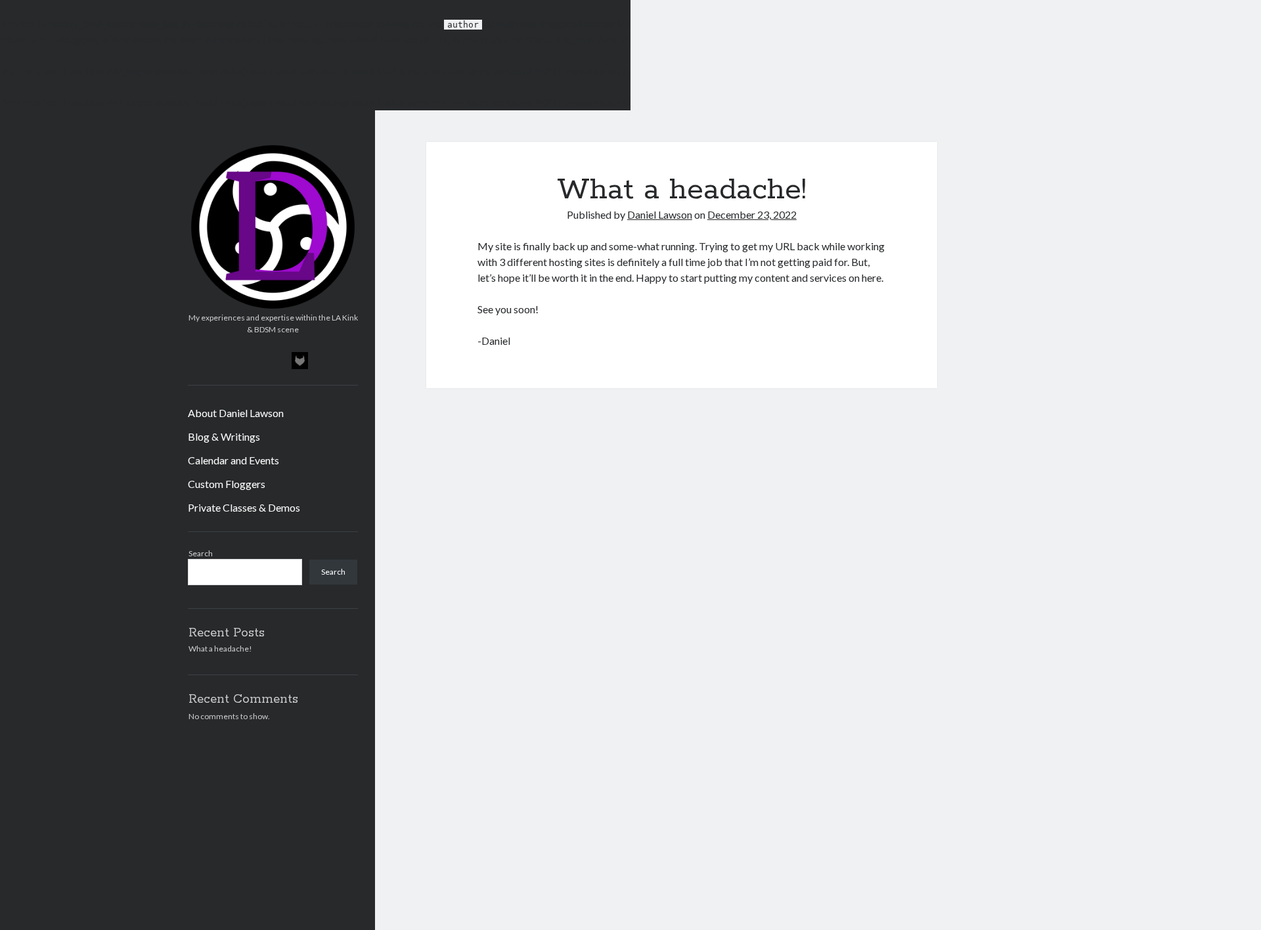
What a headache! (220, 648)
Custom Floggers (226, 483)
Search (200, 553)
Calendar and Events (233, 460)
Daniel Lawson (659, 214)
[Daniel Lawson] (273, 307)
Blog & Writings (224, 436)
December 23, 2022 (752, 214)
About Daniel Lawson (236, 413)
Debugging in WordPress (105, 39)
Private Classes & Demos (244, 507)
